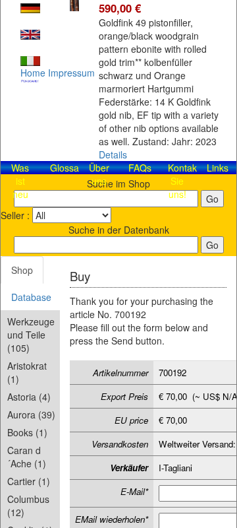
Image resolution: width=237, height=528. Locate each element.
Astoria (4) (29, 396)
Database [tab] (31, 297)
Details (113, 154)
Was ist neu (20, 181)
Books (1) (27, 432)
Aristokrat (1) (27, 372)
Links (217, 167)
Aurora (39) (31, 414)
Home (32, 72)
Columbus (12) (28, 505)
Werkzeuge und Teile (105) (31, 334)
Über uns (99, 174)
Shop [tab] (22, 270)
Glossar (66, 167)
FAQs (139, 167)
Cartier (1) (28, 481)
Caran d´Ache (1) (26, 457)
